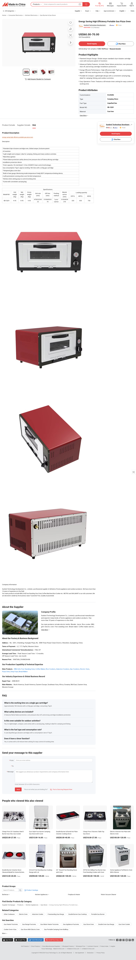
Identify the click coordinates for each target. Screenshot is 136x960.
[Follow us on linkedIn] (133, 940)
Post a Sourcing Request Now (61, 789)
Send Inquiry (92, 44)
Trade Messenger (35, 940)
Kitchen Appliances (41, 894)
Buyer (87, 11)
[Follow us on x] (120, 940)
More (4, 933)
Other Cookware (9, 914)
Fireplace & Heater (74, 894)
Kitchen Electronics (31, 15)
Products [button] (36, 4)
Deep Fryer (14, 671)
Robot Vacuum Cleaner (108, 894)
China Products (35, 946)
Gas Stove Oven (88, 924)
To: (13, 766)
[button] (80, 4)
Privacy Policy (100, 953)
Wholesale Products (68, 946)
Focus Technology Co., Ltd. (53, 953)
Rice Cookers (50, 669)
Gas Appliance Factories (71, 924)
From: (12, 760)
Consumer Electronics (15, 15)
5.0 (109, 128)
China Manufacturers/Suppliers (51, 946)
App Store (7, 940)
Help (97, 11)
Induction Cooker (37, 914)
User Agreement (79, 953)
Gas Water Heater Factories (49, 924)
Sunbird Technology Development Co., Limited (95, 25)
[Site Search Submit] (86, 4)
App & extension (109, 11)
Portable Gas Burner (98, 914)
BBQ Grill (17, 669)
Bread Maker (23, 671)
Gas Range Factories (29, 924)
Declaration (90, 953)
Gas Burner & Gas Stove (48, 15)
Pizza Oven (6, 671)
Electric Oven (84, 669)
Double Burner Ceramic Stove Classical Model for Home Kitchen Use (13, 872)
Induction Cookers (62, 669)
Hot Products (25, 946)
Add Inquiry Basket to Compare (39, 79)
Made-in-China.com (58, 948)
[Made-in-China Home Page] (13, 4)
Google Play (20, 940)
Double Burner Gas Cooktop (77, 914)
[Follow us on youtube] (126, 940)
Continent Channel (92, 946)
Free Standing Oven (28, 669)
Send (18, 789)
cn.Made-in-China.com (88, 948)
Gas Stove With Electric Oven (30, 929)
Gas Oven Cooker (124, 924)
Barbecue (5, 894)
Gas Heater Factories (11, 924)
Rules (132, 11)
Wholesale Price (80, 946)
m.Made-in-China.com (73, 948)
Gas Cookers (74, 669)
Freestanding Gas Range (56, 914)
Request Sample (115, 49)
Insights (112, 946)
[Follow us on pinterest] (130, 940)
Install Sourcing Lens (55, 940)
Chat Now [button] (122, 44)
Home (4, 15)
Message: (11, 772)
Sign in (132, 6)
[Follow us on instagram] (123, 940)
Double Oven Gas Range (106, 924)
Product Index (104, 946)
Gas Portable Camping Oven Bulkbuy (56, 929)
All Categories (9, 11)
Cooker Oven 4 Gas (10, 929)
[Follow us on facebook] (117, 940)
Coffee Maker (40, 669)
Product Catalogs (32, 890)
